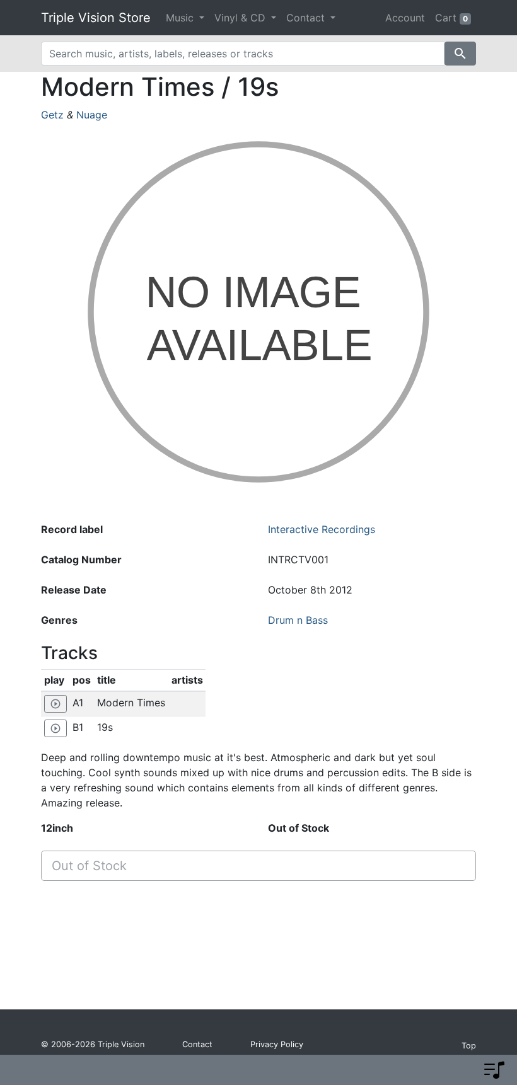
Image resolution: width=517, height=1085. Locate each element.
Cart (451, 17)
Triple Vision (121, 1044)
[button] (494, 1070)
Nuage (91, 114)
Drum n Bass (298, 620)
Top (469, 1045)
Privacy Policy (276, 1044)
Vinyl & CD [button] (241, 17)
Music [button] (181, 17)
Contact (197, 1044)
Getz (52, 114)
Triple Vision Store (96, 17)
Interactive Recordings (321, 529)
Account (405, 17)
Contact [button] (307, 17)
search (460, 53)
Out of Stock (89, 865)
